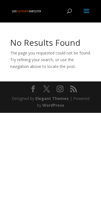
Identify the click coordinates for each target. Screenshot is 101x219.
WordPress (53, 105)
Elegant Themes (52, 98)
